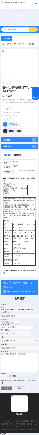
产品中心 (6, 38)
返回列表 (10, 287)
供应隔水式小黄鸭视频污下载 (22, 283)
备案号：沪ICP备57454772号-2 (21, 424)
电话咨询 (35, 97)
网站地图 (3, 434)
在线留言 (17, 155)
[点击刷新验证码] (12, 376)
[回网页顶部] (35, 89)
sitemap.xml (32, 429)
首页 (14, 44)
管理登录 (23, 429)
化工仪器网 (14, 429)
